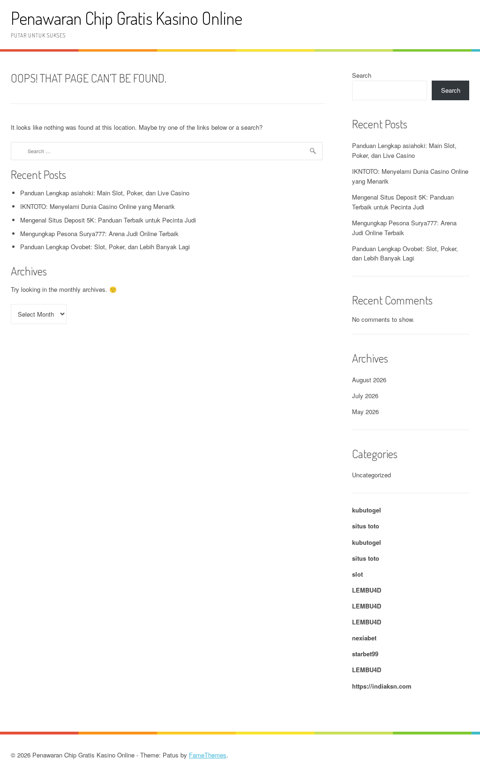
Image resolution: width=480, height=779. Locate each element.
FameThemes (207, 754)
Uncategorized (371, 474)
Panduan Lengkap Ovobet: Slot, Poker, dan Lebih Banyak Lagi (105, 246)
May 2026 (365, 411)
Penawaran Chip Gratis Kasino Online (126, 18)
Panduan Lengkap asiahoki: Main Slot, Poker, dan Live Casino (104, 192)
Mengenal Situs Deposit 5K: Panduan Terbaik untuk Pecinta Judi (108, 219)
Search (361, 75)
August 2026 (369, 379)
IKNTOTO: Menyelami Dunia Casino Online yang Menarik (97, 206)
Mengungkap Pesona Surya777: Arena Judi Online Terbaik (99, 233)
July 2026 (365, 395)
